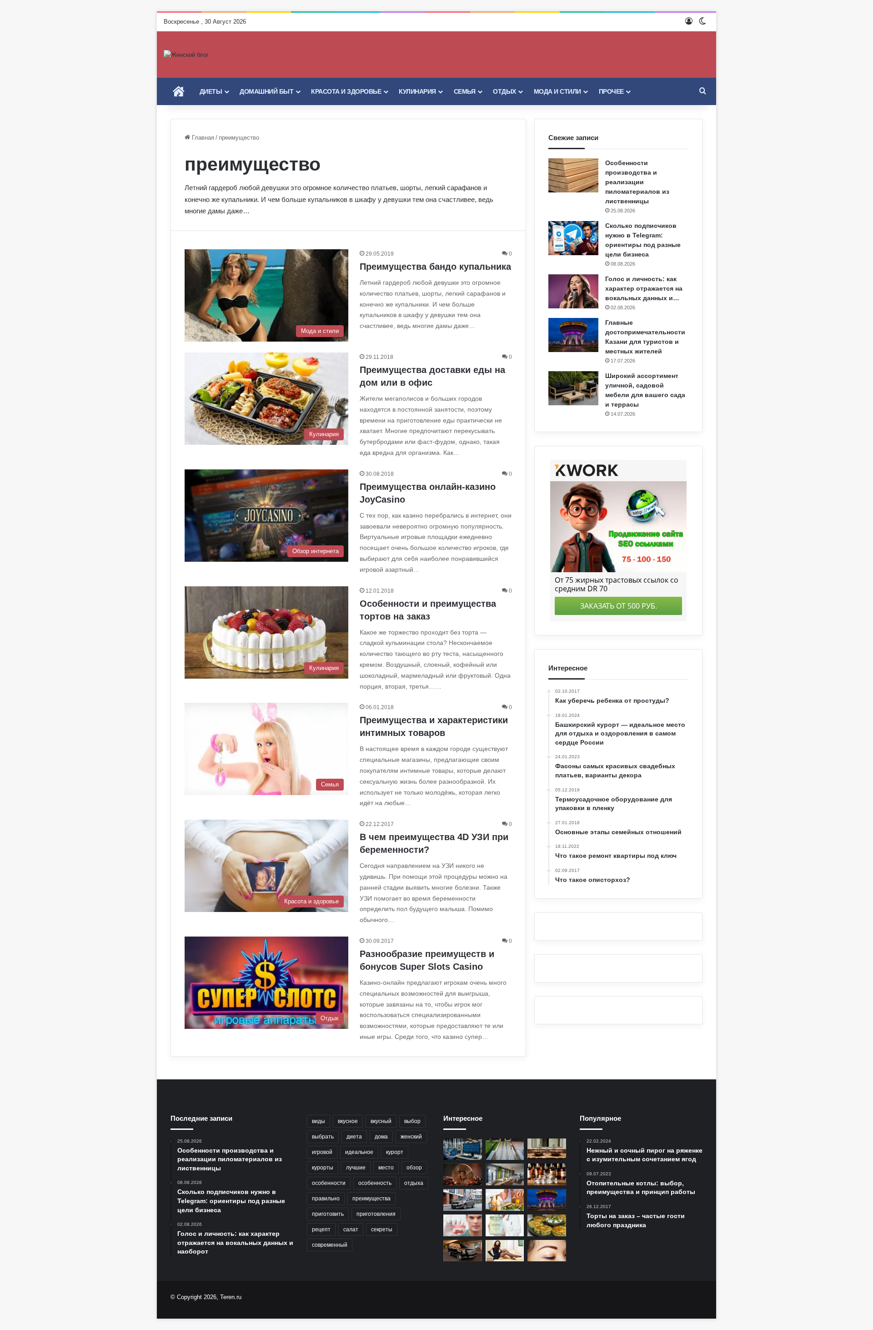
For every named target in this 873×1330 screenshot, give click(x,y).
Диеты (211, 91)
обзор (414, 1167)
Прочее (611, 91)
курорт (394, 1152)
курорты (322, 1167)
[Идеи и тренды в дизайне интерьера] (505, 1174)
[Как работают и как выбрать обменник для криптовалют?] (462, 1174)
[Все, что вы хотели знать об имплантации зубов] (462, 1225)
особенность (374, 1183)
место (386, 1167)
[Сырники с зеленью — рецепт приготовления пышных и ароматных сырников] (546, 1225)
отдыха (413, 1183)
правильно (326, 1198)
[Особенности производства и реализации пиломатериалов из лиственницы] (573, 175)
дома (381, 1137)
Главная (202, 137)
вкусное (348, 1121)
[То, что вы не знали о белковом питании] (505, 1200)
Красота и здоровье (346, 91)
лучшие (356, 1167)
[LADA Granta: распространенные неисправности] (462, 1200)
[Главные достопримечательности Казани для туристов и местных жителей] (573, 335)
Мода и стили (557, 91)
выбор (412, 1121)
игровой (322, 1152)
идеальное (359, 1152)
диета (354, 1137)
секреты (381, 1229)
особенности (329, 1183)
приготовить (328, 1214)
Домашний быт (266, 91)
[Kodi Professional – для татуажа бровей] (546, 1251)
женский (411, 1137)
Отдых (504, 91)
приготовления (376, 1214)
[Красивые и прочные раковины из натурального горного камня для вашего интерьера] (546, 1149)
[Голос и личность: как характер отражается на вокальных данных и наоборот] (573, 291)
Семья (465, 91)
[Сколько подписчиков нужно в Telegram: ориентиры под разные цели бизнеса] (573, 238)
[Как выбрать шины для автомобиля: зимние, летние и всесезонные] (462, 1251)
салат (350, 1229)
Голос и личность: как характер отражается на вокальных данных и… (643, 288)
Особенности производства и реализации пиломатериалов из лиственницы (637, 182)
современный (329, 1245)
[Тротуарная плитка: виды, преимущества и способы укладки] (505, 1149)
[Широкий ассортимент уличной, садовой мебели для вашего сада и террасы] (573, 388)
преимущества (371, 1198)
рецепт (321, 1229)
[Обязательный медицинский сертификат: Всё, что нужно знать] (505, 1225)
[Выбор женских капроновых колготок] (505, 1251)
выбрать (323, 1137)
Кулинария (417, 91)
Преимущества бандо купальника (435, 267)
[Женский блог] (186, 55)
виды (318, 1121)
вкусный (381, 1121)
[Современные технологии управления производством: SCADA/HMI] (462, 1149)
